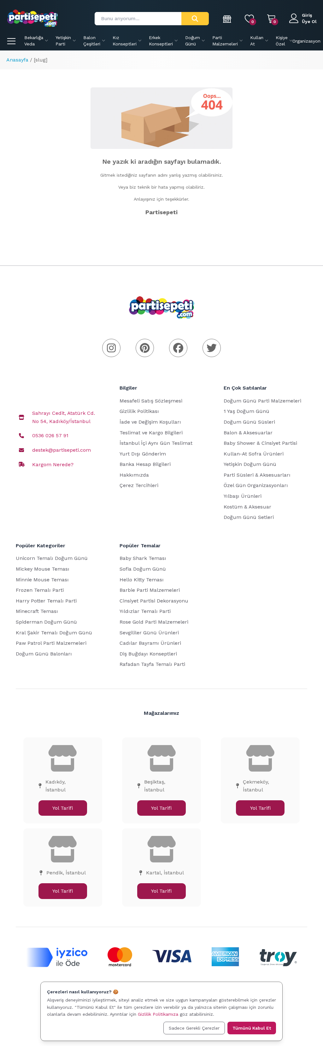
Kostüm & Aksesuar (247, 507)
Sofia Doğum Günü (143, 569)
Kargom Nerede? (52, 464)
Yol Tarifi (62, 808)
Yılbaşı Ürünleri (242, 496)
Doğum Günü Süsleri (249, 422)
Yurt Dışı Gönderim (143, 454)
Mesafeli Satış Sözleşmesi (151, 401)
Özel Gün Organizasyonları (256, 485)
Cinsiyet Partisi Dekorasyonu (154, 601)
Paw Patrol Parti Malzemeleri (51, 643)
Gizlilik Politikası (139, 411)
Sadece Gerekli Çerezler (194, 1028)
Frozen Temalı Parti (40, 590)
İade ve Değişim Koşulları (150, 422)
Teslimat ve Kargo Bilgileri (151, 433)
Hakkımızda (134, 475)
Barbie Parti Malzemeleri (150, 590)
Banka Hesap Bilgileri (145, 464)
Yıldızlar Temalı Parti (145, 611)
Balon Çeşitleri (91, 40)
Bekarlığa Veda (33, 40)
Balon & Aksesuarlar (248, 433)
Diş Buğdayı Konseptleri (148, 654)
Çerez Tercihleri (139, 485)
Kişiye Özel (282, 40)
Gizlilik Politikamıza (158, 1014)
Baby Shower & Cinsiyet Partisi (260, 443)
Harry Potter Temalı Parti (46, 601)
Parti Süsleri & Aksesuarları (257, 475)
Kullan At (256, 40)
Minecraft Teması (37, 611)
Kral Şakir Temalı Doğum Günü (54, 633)
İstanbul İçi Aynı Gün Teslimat (156, 443)
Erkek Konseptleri (161, 40)
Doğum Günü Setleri (249, 517)
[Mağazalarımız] (227, 18)
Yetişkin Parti (63, 40)
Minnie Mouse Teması (42, 580)
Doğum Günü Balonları (44, 654)
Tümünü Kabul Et (251, 1028)
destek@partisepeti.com (61, 450)
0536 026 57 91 (50, 435)
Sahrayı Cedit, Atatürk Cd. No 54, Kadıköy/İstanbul (63, 417)
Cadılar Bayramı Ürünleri (150, 643)
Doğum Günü (192, 40)
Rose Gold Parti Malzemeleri (154, 622)
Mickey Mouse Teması (42, 569)
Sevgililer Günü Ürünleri (149, 633)
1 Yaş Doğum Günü (246, 411)
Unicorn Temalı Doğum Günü (52, 558)
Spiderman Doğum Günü (46, 622)
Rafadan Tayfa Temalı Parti (152, 664)
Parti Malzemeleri (225, 40)
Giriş (307, 15)
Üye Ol (309, 21)
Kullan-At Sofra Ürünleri (254, 454)
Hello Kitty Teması (142, 580)
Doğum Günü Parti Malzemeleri (262, 401)
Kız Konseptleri (125, 40)
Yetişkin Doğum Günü (250, 464)
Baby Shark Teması (143, 558)
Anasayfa (17, 60)
